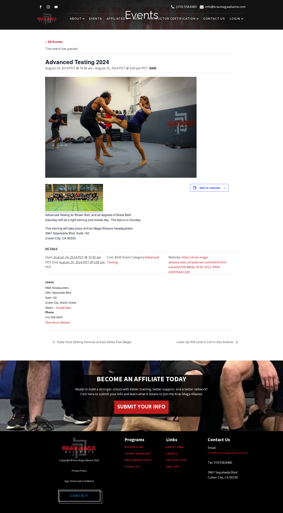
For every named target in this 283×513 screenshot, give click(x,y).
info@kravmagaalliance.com (225, 7)
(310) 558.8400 (186, 7)
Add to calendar (209, 188)
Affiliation (134, 447)
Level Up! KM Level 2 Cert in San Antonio (205, 342)
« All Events (54, 41)
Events (95, 18)
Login (235, 18)
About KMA (175, 447)
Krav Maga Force (138, 460)
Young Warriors (138, 453)
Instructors (176, 460)
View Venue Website (57, 322)
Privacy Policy (79, 470)
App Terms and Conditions (79, 481)
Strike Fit (132, 466)
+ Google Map (62, 307)
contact (79, 496)
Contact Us (214, 18)
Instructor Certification (171, 18)
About (76, 18)
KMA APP (172, 466)
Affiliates (116, 18)
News (138, 18)
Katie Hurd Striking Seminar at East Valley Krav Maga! (94, 342)
